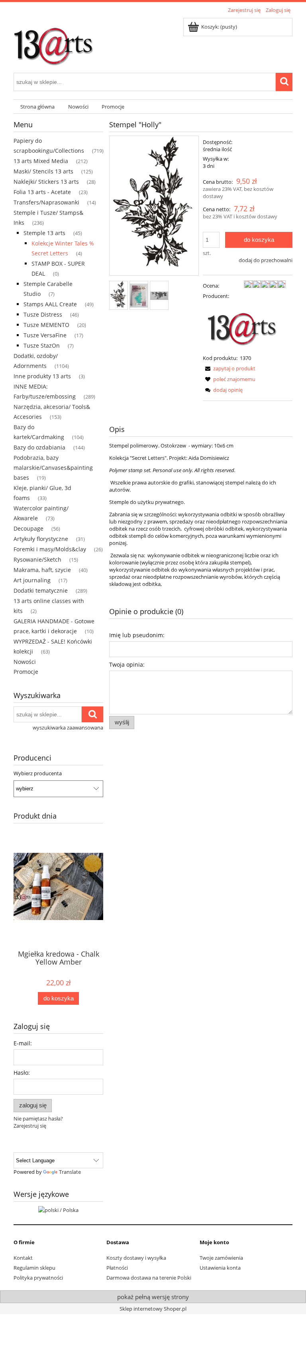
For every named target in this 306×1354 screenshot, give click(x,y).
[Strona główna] (53, 42)
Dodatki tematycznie (41, 590)
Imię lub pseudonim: (137, 635)
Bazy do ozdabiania (39, 447)
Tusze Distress (43, 314)
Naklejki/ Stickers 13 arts (46, 181)
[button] (229, 368)
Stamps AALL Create (50, 304)
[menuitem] (37, 107)
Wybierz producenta (38, 773)
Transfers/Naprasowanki (46, 202)
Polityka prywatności (38, 1277)
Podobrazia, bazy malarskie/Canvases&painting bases (53, 467)
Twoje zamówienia (221, 1257)
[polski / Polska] (58, 1209)
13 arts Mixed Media (41, 161)
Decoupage (28, 528)
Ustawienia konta (220, 1267)
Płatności (117, 1267)
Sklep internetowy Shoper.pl (153, 1308)
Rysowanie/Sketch (37, 559)
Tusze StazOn (42, 345)
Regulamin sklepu (34, 1267)
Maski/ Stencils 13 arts (43, 171)
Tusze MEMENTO (46, 325)
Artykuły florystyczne (41, 539)
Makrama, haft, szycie (42, 570)
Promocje (26, 671)
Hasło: (22, 1072)
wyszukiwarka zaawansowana (68, 727)
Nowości (25, 661)
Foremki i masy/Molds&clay (50, 549)
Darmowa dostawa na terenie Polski (148, 1277)
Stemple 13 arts (44, 233)
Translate (70, 1171)
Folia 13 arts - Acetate (42, 192)
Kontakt (23, 1257)
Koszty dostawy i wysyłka (136, 1257)
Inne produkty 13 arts (42, 376)
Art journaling (32, 580)
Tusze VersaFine (45, 335)
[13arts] (242, 326)
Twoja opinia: (127, 664)
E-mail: (23, 1043)
